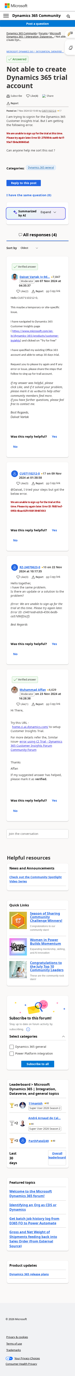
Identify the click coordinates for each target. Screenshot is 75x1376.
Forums (43, 33)
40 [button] (54, 1140)
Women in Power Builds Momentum (45, 941)
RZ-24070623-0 (30, 567)
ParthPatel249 (39, 1141)
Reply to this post (23, 183)
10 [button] (44, 567)
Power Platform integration (34, 1053)
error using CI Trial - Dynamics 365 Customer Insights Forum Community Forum (36, 745)
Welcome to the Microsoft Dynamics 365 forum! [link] (30, 1193)
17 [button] (60, 110)
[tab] (37, 236)
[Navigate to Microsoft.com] (16, 5)
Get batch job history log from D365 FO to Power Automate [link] (34, 1220)
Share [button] (50, 96)
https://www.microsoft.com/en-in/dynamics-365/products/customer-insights (35, 336)
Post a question (37, 24)
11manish (35, 1103)
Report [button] (14, 103)
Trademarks (13, 1350)
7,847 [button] (56, 277)
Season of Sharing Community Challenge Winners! (46, 917)
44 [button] (32, 1123)
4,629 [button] (52, 690)
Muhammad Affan (33, 690)
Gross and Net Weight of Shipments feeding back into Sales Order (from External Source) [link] (33, 1239)
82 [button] (47, 1103)
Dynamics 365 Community (36, 15)
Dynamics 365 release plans (29, 1274)
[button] (68, 16)
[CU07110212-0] (14, 473)
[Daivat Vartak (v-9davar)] (14, 277)
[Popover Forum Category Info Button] (28, 1029)
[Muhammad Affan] (14, 690)
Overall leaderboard (57, 1155)
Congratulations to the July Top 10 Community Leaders (47, 966)
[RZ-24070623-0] (14, 567)
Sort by (11, 248)
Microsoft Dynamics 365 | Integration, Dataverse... (33, 35)
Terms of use (14, 1343)
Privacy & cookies (17, 1337)
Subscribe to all (38, 1064)
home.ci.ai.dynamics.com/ (30, 727)
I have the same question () (28, 195)
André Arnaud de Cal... (44, 1118)
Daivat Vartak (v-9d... (35, 277)
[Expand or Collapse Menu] (6, 15)
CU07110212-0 (49, 110)
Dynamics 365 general (41, 167)
